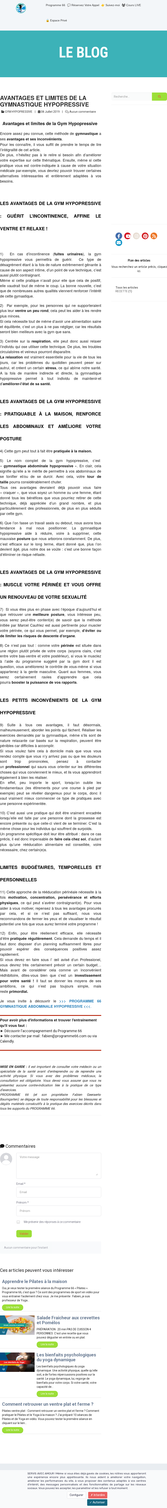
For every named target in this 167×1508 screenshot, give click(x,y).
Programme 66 (55, 5)
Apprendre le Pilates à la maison (34, 1281)
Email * (20, 1183)
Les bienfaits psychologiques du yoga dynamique (66, 1357)
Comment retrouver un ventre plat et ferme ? (47, 1404)
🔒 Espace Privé (56, 20)
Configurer (76, 1495)
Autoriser (98, 1502)
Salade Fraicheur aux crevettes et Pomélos (68, 1320)
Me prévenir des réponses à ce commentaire (51, 1222)
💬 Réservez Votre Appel (83, 5)
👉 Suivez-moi (110, 5)
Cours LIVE (133, 5)
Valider (24, 1233)
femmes (84, 671)
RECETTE (121, 291)
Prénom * (22, 1202)
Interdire (99, 1495)
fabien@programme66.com (64, 1036)
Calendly (7, 1041)
